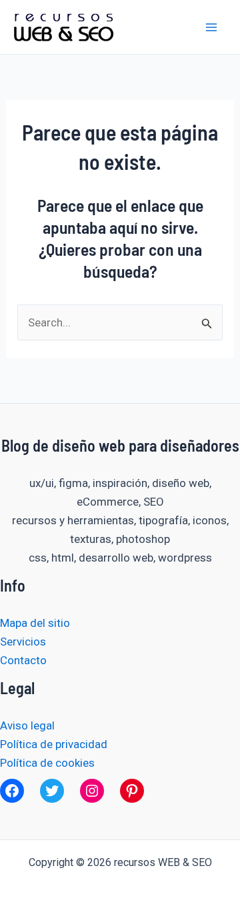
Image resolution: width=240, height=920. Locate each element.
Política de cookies (47, 762)
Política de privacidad (53, 744)
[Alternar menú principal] (212, 27)
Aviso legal (27, 725)
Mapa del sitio (35, 623)
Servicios (23, 641)
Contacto (23, 660)
